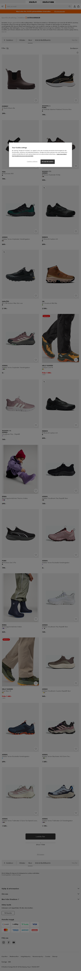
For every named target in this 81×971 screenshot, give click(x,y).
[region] (40, 154)
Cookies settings (32, 161)
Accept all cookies (47, 161)
